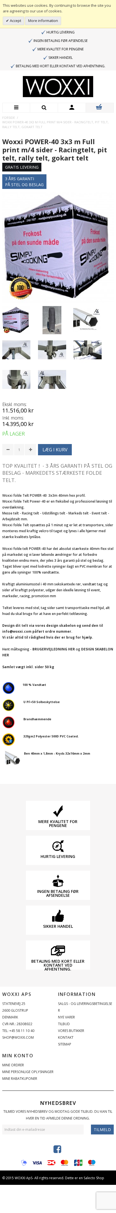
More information (43, 20)
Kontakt (65, 1037)
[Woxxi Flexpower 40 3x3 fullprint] (16, 320)
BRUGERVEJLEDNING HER (53, 649)
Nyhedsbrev (58, 1103)
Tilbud (64, 1024)
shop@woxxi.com (18, 1037)
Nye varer (66, 1017)
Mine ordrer (13, 1065)
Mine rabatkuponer (19, 1078)
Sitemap (64, 1044)
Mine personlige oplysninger (27, 1071)
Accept (15, 20)
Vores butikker (71, 1030)
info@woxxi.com (17, 631)
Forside (8, 117)
